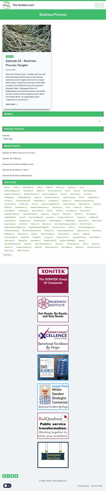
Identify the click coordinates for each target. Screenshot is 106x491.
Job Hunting (91, 214)
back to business (55, 191)
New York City (86, 224)
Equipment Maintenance (39, 207)
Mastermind (83, 220)
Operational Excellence (14, 227)
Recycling (96, 230)
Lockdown (81, 217)
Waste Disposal (51, 247)
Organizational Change (38, 227)
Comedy (8, 201)
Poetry (71, 227)
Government (85, 211)
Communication (23, 201)
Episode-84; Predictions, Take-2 (15, 170)
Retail (34, 234)
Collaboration (93, 197)
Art (82, 187)
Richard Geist (64, 234)
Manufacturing (40, 220)
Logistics (93, 217)
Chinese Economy (52, 197)
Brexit (77, 191)
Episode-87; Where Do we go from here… (19, 153)
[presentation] (26, 38)
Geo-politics (71, 211)
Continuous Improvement (84, 201)
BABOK (40, 191)
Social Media (95, 237)
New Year (46, 224)
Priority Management (86, 227)
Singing (37, 237)
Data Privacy (84, 204)
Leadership (10, 217)
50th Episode (28, 187)
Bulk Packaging (89, 191)
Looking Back (10, 220)
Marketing (70, 220)
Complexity (53, 201)
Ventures (8, 247)
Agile (49, 187)
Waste (38, 247)
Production (49, 230)
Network (35, 224)
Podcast (9, 56)
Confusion (66, 201)
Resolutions (23, 234)
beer (67, 191)
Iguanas (45, 214)
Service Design (10, 237)
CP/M (35, 204)
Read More (11, 104)
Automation (28, 191)
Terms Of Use (96, 486)
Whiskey (80, 247)
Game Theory (37, 211)
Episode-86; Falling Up (11, 158)
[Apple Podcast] (12, 476)
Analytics (72, 187)
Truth (85, 244)
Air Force (60, 187)
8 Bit (7, 187)
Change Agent (24, 197)
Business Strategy (49, 194)
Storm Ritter (9, 240)
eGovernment (21, 207)
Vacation (96, 244)
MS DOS (23, 224)
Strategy (22, 240)
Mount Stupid (10, 224)
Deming (97, 204)
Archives (6, 135)
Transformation (73, 244)
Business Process (31, 194)
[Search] (99, 121)
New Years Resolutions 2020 (65, 224)
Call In (63, 194)
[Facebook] (4, 476)
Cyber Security (69, 204)
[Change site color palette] (7, 486)
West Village (66, 247)
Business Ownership (12, 194)
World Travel (23, 250)
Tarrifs (82, 240)
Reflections (9, 234)
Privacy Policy (83, 486)
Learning (50, 217)
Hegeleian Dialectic (12, 214)
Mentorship (97, 220)
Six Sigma (48, 237)
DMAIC (8, 207)
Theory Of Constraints (43, 244)
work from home (94, 247)
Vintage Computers (23, 247)
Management (25, 220)
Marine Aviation (55, 220)
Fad (67, 207)
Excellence (57, 207)
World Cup (9, 250)
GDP (50, 211)
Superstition (35, 240)
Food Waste (9, 211)
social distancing (79, 237)
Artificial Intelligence (12, 191)
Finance (88, 207)
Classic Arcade (69, 197)
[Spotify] (16, 476)
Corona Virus (10, 204)
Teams (27, 244)
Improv (55, 214)
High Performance (30, 214)
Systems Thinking (67, 240)
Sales (86, 234)
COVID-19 (23, 204)
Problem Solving (11, 230)
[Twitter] (8, 476)
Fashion (77, 207)
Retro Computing (48, 234)
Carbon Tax (75, 194)
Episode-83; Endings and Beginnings (17, 175)
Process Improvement (31, 230)
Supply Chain (50, 240)
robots (76, 234)
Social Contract (63, 237)
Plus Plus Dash (58, 227)
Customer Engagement (51, 204)
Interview (67, 214)
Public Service (83, 230)
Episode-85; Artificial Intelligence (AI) (17, 164)
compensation (39, 201)
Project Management (65, 230)
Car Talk (88, 194)
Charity (37, 197)
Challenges (9, 197)
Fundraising (23, 211)
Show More (7, 255)
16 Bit (16, 187)
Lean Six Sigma (36, 217)
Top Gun (59, 244)
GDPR (59, 211)
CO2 (81, 197)
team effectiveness (12, 244)
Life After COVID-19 (65, 217)
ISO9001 (78, 214)
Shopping (24, 237)
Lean (22, 217)
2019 (40, 187)
